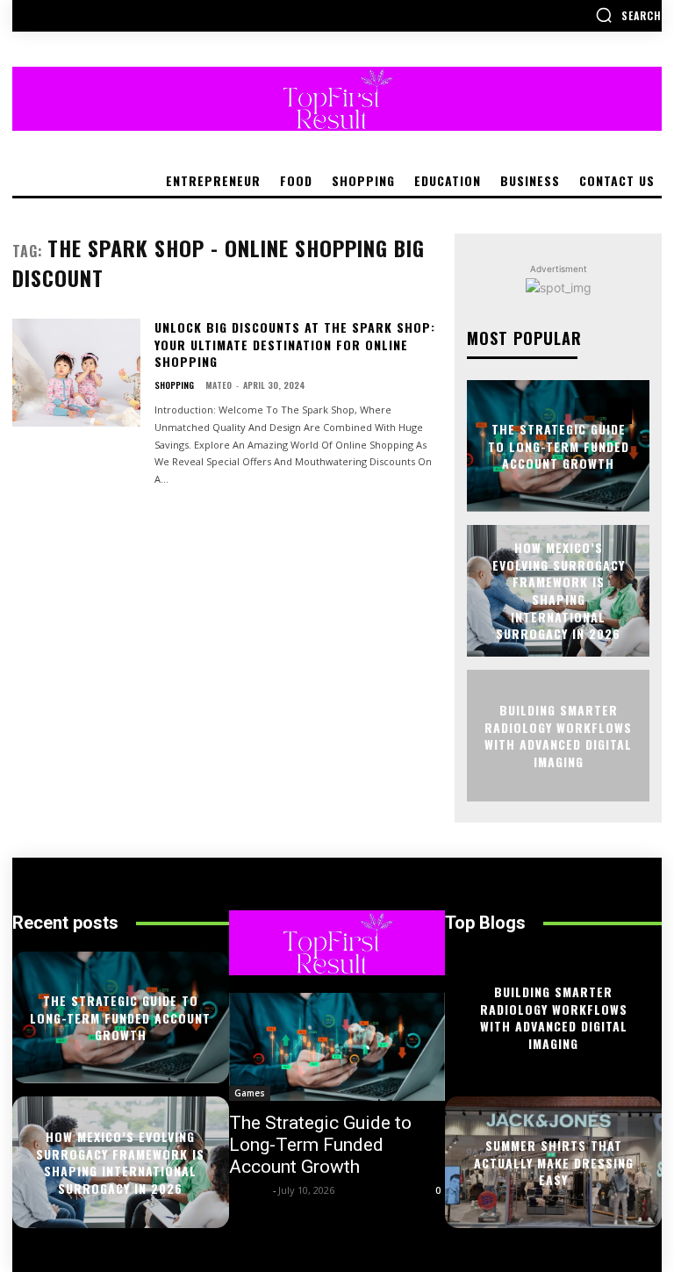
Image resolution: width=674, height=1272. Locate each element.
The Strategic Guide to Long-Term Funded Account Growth (558, 446)
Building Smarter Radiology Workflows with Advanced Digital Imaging (558, 736)
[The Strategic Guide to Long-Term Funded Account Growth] (337, 1047)
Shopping (174, 385)
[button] (628, 15)
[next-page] (619, 411)
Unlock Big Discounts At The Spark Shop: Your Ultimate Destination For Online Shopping (294, 344)
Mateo (218, 385)
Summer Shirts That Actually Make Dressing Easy (554, 1162)
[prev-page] (587, 411)
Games (249, 1093)
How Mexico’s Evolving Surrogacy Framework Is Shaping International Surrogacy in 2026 (558, 590)
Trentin (249, 1190)
